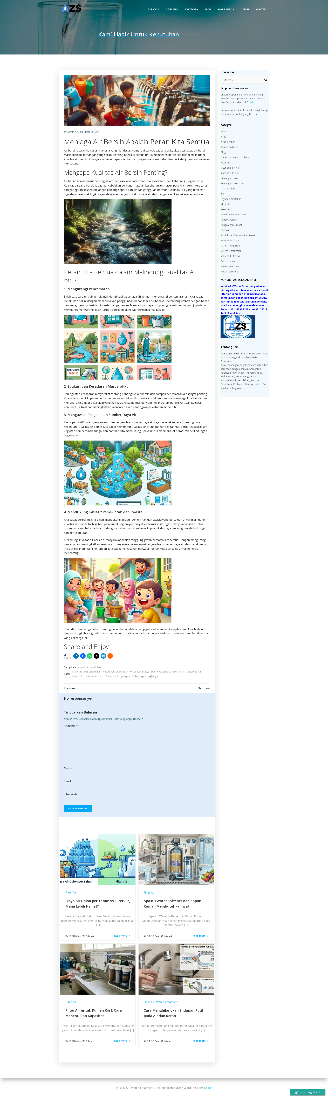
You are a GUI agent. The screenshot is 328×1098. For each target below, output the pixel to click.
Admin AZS (73, 131)
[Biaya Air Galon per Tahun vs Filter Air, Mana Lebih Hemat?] (97, 859)
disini (252, 102)
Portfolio (191, 9)
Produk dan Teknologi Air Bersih (238, 235)
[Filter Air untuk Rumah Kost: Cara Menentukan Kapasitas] (97, 969)
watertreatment (229, 271)
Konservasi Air (193, 671)
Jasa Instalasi (228, 188)
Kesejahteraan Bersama (170, 671)
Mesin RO (226, 209)
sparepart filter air (230, 256)
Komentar (71, 726)
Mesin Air (226, 204)
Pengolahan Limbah (232, 225)
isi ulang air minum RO (233, 183)
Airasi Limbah (228, 141)
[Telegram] (103, 656)
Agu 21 (90, 1040)
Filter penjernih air (230, 167)
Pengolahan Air (229, 219)
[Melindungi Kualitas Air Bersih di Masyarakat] (137, 100)
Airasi (224, 136)
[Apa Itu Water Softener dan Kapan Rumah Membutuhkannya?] (176, 859)
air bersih (77, 671)
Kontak (261, 9)
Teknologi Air (228, 261)
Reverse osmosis (230, 240)
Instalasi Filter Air (230, 173)
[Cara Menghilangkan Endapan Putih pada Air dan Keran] (176, 969)
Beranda (153, 9)
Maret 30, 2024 (92, 131)
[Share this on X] (96, 656)
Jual (222, 193)
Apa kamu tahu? (87, 667)
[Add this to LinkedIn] (76, 656)
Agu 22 (90, 935)
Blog (208, 9)
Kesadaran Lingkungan (115, 671)
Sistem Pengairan (230, 245)
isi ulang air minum (231, 178)
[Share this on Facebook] (83, 656)
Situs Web (70, 794)
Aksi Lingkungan (92, 671)
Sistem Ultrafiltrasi (231, 250)
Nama (68, 768)
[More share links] (110, 656)
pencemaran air (94, 676)
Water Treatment (167, 1002)
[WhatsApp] (89, 656)
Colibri (208, 1088)
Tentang (172, 9)
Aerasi (224, 131)
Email (67, 781)
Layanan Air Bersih (231, 199)
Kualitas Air (78, 676)
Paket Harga (226, 9)
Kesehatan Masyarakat (142, 671)
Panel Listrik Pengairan (233, 214)
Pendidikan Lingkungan (117, 676)
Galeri (245, 9)
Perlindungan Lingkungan (145, 676)
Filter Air (70, 892)
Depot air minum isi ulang (235, 157)
